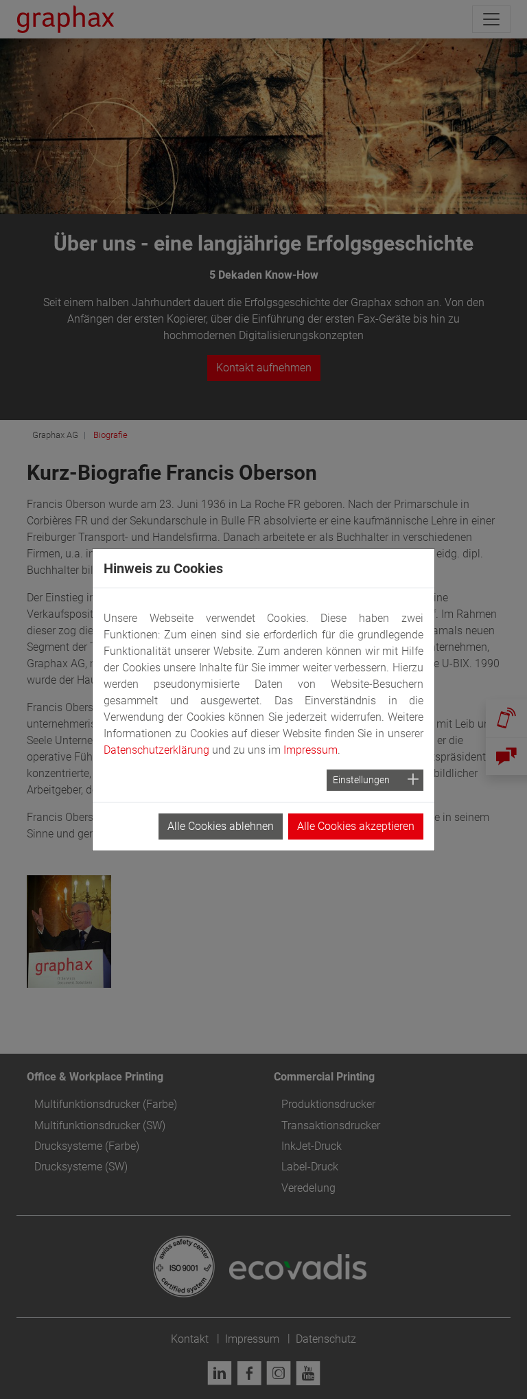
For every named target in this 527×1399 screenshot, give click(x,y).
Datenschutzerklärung (156, 749)
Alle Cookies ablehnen (220, 826)
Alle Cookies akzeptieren (355, 826)
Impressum (310, 749)
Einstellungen (361, 779)
